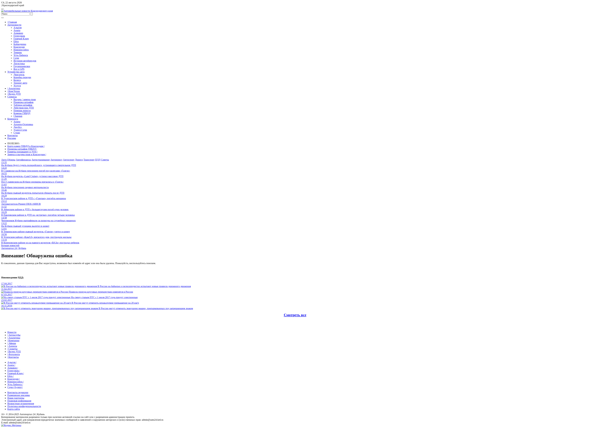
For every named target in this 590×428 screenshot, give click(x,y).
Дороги (79, 159)
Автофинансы (23, 159)
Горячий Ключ (21, 38)
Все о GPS (19, 69)
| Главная (12, 22)
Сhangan (18, 116)
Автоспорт (68, 159)
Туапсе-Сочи (20, 130)
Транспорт (88, 159)
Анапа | (11, 365)
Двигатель (19, 74)
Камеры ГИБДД (22, 113)
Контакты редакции (17, 392)
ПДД (97, 159)
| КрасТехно (13, 91)
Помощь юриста (22, 110)
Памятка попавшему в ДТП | (22, 151)
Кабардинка (20, 44)
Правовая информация (19, 400)
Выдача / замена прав (25, 99)
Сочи (16, 58)
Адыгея (18, 27)
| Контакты (13, 357)
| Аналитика (13, 88)
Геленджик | (13, 370)
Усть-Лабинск (21, 55)
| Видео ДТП (14, 94)
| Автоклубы (13, 335)
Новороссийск (21, 49)
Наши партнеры (15, 398)
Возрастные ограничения (20, 403)
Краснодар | (13, 379)
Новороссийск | (15, 381)
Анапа (17, 30)
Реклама (11, 138)
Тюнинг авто (20, 83)
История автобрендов (25, 60)
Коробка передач (22, 77)
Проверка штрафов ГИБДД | (22, 149)
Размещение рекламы (18, 395)
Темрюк (18, 52)
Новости (11, 332)
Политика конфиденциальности (24, 406)
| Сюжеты (12, 349)
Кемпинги (12, 119)
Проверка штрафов (23, 102)
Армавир (18, 33)
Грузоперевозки (22, 66)
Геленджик (19, 36)
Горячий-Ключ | (15, 373)
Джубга (18, 127)
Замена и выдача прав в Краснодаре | (26, 154)
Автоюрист (56, 159)
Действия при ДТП (24, 107)
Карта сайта (13, 409)
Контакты (12, 135)
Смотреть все (295, 315)
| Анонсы (12, 346)
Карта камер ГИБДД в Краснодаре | (26, 146)
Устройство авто (16, 72)
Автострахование (40, 159)
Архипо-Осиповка (23, 124)
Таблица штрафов (23, 105)
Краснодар (19, 47)
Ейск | (10, 376)
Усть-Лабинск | (15, 384)
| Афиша (11, 343)
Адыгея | (11, 362)
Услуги (17, 85)
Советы (105, 159)
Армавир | (12, 368)
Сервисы (12, 96)
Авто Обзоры (8, 159)
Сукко (17, 132)
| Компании (13, 340)
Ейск (16, 41)
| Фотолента (13, 354)
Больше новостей (10, 245)
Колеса (17, 80)
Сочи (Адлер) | (15, 387)
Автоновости (14, 25)
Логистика (19, 63)
